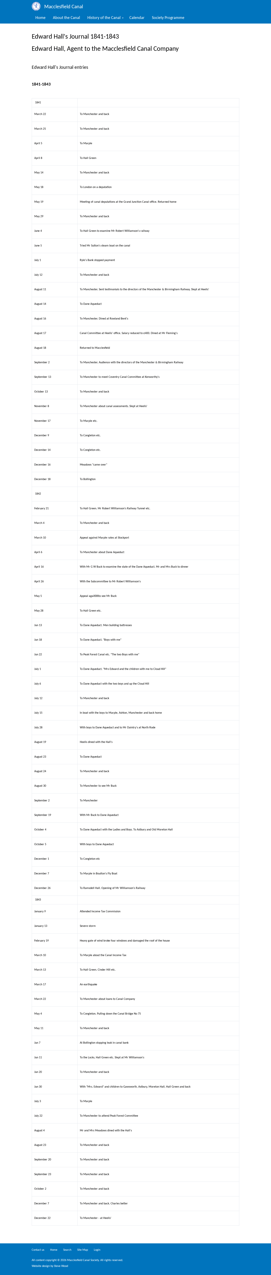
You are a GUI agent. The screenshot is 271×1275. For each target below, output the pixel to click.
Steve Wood (62, 1266)
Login (97, 1250)
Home (40, 18)
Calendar (137, 18)
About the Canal (66, 18)
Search (67, 1250)
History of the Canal (104, 18)
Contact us (38, 1250)
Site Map (82, 1250)
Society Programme (168, 18)
